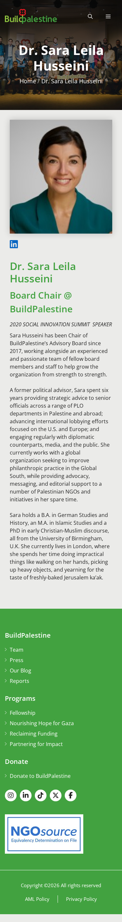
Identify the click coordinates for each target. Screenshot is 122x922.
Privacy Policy (81, 899)
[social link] (11, 795)
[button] (90, 16)
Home (28, 81)
